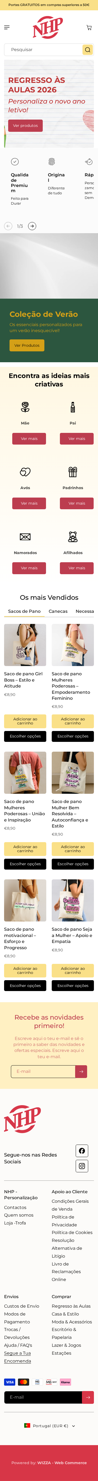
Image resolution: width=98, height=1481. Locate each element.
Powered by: (49, 1462)
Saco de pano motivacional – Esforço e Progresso (20, 938)
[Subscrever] (81, 1071)
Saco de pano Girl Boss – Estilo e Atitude (23, 680)
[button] (9, 27)
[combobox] (49, 50)
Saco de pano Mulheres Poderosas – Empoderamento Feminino (71, 686)
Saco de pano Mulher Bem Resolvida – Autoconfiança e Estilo (70, 814)
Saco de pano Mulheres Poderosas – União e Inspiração (24, 810)
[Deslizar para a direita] (32, 226)
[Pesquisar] (87, 50)
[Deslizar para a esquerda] (8, 226)
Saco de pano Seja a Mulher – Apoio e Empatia (72, 935)
